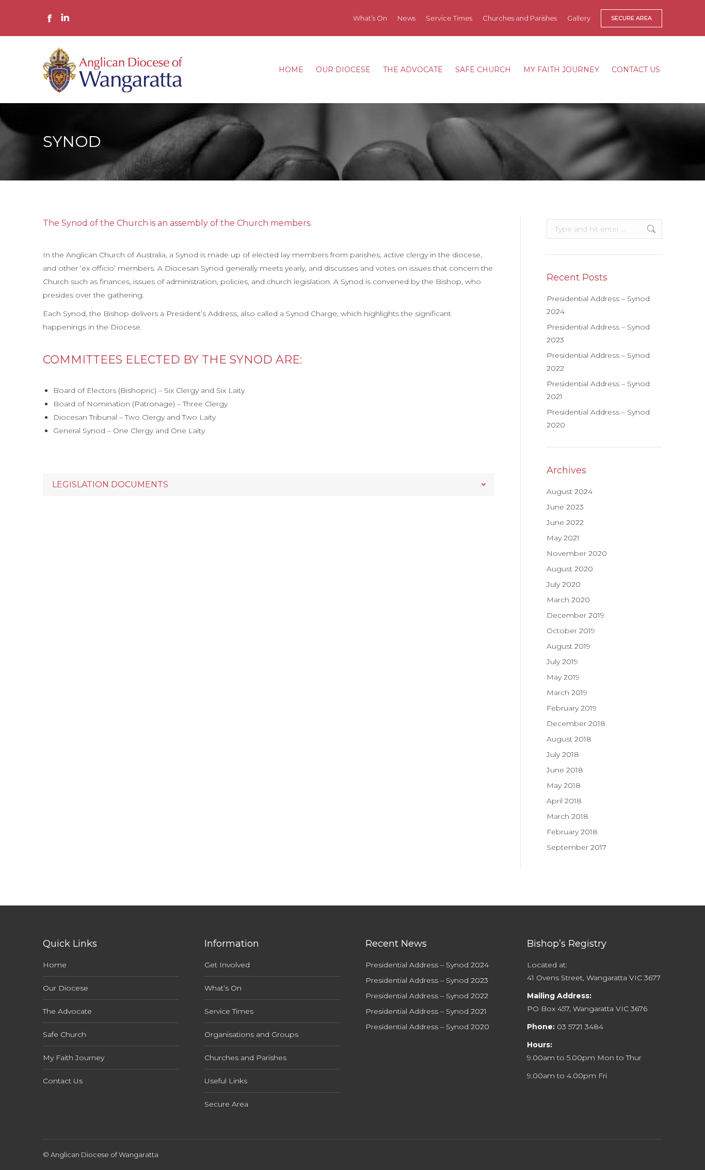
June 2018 (565, 769)
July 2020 (564, 584)
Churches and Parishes (245, 1057)
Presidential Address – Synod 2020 (598, 418)
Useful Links (225, 1080)
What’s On (223, 988)
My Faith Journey (73, 1057)
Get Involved (227, 964)
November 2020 (577, 553)
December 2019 (575, 615)
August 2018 (569, 739)
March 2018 (567, 816)
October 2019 (571, 630)
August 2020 (570, 568)
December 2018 (576, 723)
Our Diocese (65, 988)
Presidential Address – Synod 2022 (598, 362)
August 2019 (568, 646)
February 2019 (572, 708)
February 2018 (572, 831)
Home (55, 964)
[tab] (268, 484)
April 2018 (564, 800)
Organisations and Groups (251, 1034)
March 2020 (568, 599)
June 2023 (565, 507)
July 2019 (562, 661)
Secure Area (226, 1104)
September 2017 (576, 847)
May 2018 (564, 785)
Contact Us (63, 1080)
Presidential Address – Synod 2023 (598, 333)
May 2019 (563, 677)
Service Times (228, 1011)
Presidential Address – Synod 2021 (598, 390)
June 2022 (565, 522)
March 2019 (567, 692)
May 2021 (563, 537)
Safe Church (64, 1034)
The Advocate (67, 1011)
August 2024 (569, 491)
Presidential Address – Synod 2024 (598, 305)
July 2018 (563, 754)
